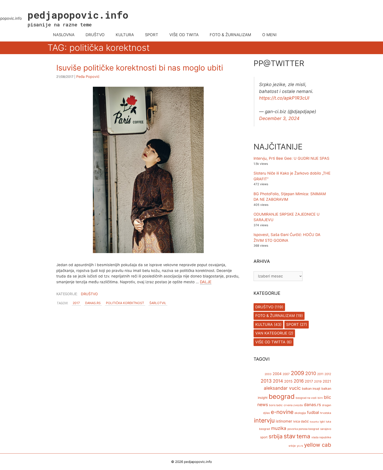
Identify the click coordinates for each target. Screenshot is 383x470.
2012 (327, 374)
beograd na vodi (306, 397)
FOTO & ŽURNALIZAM (230, 34)
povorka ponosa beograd (303, 429)
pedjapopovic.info (77, 14)
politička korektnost (125, 303)
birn (320, 397)
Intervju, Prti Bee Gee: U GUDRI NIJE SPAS (291, 158)
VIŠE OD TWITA (184, 34)
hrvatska (325, 413)
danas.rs (93, 303)
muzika (278, 428)
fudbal (313, 412)
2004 (277, 374)
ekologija (300, 413)
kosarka (314, 421)
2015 (288, 381)
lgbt (322, 421)
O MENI (269, 34)
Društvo (89, 294)
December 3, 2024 (279, 118)
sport (264, 437)
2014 (278, 381)
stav (289, 436)
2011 (320, 374)
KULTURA (125, 34)
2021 (327, 381)
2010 (310, 373)
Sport (292, 324)
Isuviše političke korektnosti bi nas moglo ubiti (139, 67)
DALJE (205, 282)
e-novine (282, 412)
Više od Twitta (270, 342)
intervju (264, 420)
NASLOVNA (63, 34)
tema (303, 436)
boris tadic (276, 405)
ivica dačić (301, 421)
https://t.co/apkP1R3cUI (284, 98)
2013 (266, 381)
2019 (318, 381)
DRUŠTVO (95, 34)
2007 (286, 374)
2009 (297, 373)
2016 (299, 381)
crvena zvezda (293, 405)
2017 (76, 303)
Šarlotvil (157, 303)
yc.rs (300, 445)
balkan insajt (311, 388)
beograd (282, 396)
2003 (268, 374)
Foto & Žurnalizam (275, 315)
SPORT (151, 34)
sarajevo (325, 429)
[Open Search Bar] (327, 34)
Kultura (264, 324)
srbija (276, 436)
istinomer (284, 421)
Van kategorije (271, 333)
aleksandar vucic (282, 388)
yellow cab (317, 445)
